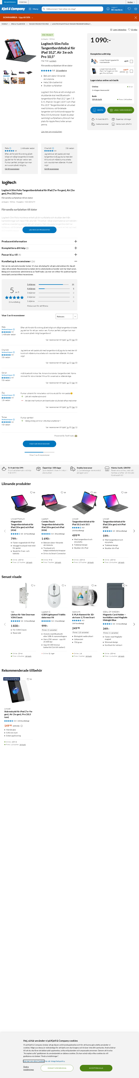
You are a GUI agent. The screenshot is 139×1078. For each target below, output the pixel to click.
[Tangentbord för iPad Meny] (50, 24)
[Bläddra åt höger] (134, 531)
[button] (6, 72)
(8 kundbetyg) (60, 534)
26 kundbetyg (61, 70)
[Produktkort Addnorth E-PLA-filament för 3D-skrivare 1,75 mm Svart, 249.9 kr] (85, 595)
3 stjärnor (31, 293)
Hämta (100, 110)
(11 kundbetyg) (121, 624)
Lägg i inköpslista (119, 30)
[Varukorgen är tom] (135, 9)
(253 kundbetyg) (78, 531)
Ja (68, 340)
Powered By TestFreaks (64, 436)
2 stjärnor (31, 297)
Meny (35, 9)
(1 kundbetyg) (60, 621)
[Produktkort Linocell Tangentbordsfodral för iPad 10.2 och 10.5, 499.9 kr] (85, 502)
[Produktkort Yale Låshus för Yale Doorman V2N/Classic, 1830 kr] (23, 595)
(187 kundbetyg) (78, 623)
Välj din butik (97, 99)
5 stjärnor (31, 284)
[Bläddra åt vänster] (5, 531)
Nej (73, 340)
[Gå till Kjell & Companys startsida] (14, 9)
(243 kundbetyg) (23, 721)
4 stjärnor (31, 288)
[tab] (10, 2)
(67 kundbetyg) (29, 534)
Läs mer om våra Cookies (33, 1061)
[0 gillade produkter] (129, 9)
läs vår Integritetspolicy (55, 1061)
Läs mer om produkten (51, 131)
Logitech (52, 61)
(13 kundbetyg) (29, 621)
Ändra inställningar (28, 1068)
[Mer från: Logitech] (9, 184)
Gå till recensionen (12, 169)
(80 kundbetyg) (121, 531)
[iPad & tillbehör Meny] (27, 24)
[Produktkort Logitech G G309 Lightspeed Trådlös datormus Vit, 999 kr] (54, 595)
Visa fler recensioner (39, 444)
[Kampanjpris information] (127, 72)
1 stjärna (30, 301)
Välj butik (29, 562)
